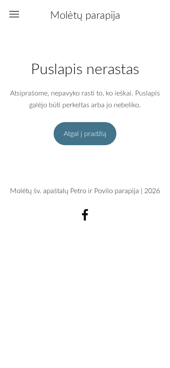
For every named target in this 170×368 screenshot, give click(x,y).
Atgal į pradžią (85, 133)
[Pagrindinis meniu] (14, 14)
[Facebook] (85, 214)
